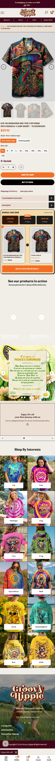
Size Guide (7, 161)
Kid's (34, 20)
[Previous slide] (3, 373)
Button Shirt (48, 20)
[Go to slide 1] (22, 397)
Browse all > (48, 212)
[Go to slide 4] (30, 397)
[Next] (51, 66)
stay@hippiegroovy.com (29, 717)
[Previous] (3, 66)
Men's (21, 20)
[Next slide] (52, 373)
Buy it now (27, 182)
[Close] (16, 752)
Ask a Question (26, 191)
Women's (7, 20)
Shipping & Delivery (9, 191)
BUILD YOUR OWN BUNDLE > (27, 269)
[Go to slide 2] (24, 397)
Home (3, 26)
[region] (27, 402)
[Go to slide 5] (33, 397)
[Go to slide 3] (27, 397)
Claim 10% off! (7, 752)
